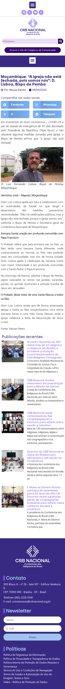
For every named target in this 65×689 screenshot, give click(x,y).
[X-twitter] (29, 12)
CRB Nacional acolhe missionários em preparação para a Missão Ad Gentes (45, 383)
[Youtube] (35, 12)
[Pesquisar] (60, 41)
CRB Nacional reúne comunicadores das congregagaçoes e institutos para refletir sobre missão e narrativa (45, 419)
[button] (32, 5)
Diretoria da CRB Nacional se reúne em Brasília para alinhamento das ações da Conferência (45, 456)
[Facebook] (23, 12)
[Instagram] (41, 12)
